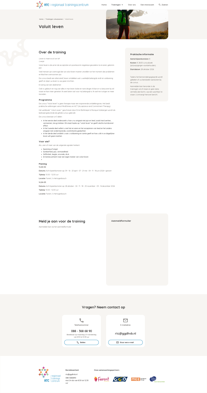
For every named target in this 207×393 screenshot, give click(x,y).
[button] (117, 5)
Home (104, 5)
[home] (62, 4)
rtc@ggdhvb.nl (71, 374)
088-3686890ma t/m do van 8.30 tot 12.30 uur (77, 380)
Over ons (132, 5)
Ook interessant (147, 5)
